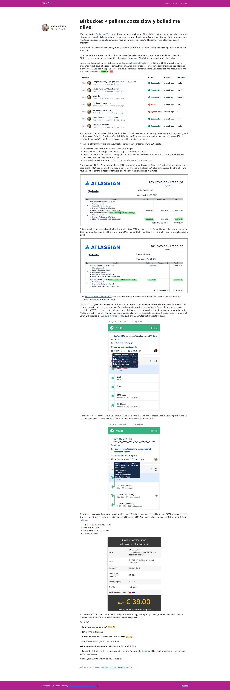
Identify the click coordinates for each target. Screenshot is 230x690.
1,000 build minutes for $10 (111, 316)
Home (167, 3)
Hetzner (83, 520)
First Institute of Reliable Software (82, 686)
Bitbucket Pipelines (140, 63)
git (158, 34)
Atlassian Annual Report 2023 (98, 296)
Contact (174, 3)
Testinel (183, 3)
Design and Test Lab (105, 34)
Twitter (105, 667)
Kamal (144, 651)
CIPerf (45, 3)
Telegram (121, 667)
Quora (129, 667)
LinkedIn (112, 667)
